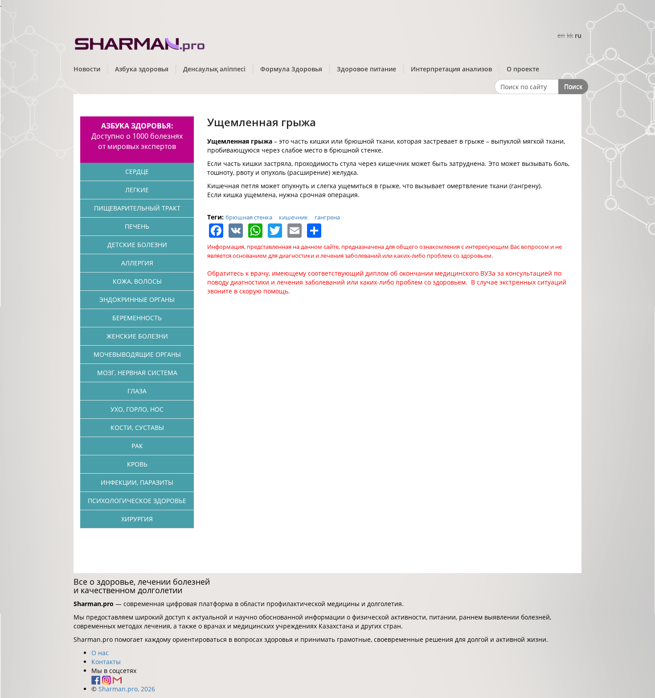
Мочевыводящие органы (137, 354)
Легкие (137, 190)
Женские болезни (137, 336)
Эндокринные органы (137, 299)
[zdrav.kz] (140, 42)
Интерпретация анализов (451, 69)
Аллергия (137, 263)
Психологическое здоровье (137, 500)
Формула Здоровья (291, 69)
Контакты (106, 661)
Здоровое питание (366, 69)
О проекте (523, 69)
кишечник (293, 217)
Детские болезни (137, 244)
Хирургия (137, 519)
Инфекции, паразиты (137, 482)
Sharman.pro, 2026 (126, 689)
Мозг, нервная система (137, 372)
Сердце (137, 171)
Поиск (573, 86)
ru (578, 35)
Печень (137, 226)
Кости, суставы (137, 427)
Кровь (137, 464)
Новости (87, 69)
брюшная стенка (248, 217)
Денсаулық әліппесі (214, 69)
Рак (137, 446)
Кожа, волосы (137, 281)
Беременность (137, 318)
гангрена (327, 217)
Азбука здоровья (141, 69)
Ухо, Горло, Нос (137, 409)
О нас (100, 652)
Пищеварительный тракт (137, 208)
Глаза (137, 391)
